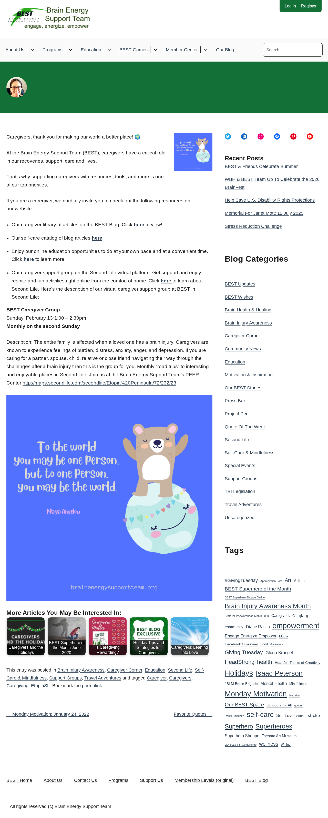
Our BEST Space (244, 704)
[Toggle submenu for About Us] (32, 49)
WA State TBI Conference (241, 744)
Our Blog (225, 49)
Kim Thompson (112, 92)
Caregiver (157, 678)
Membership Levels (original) (204, 780)
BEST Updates (240, 284)
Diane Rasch (258, 626)
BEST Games (133, 49)
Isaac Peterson (279, 673)
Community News (243, 348)
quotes (298, 705)
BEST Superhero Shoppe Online (245, 597)
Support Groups (65, 678)
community (234, 627)
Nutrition (294, 695)
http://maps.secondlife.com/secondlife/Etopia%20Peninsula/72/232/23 (99, 383)
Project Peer (237, 413)
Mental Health (273, 683)
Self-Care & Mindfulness (249, 452)
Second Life (180, 670)
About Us (14, 49)
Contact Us (85, 780)
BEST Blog (256, 780)
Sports (300, 716)
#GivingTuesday (241, 580)
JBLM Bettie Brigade (241, 684)
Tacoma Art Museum (279, 736)
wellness (268, 744)
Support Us (151, 780)
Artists (299, 581)
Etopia (283, 636)
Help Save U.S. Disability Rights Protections (270, 200)
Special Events (240, 465)
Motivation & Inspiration (249, 374)
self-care (260, 714)
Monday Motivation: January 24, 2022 (47, 714)
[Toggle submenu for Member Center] (205, 49)
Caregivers (180, 678)
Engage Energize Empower (250, 635)
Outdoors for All (279, 705)
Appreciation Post (271, 581)
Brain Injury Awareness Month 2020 (247, 615)
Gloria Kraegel (279, 652)
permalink (92, 685)
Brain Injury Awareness (81, 670)
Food (264, 644)
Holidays (239, 673)
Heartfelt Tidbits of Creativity (297, 663)
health (264, 662)
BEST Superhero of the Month (258, 589)
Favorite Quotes (193, 714)
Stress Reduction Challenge (253, 226)
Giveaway (276, 644)
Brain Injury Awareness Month (268, 606)
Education (91, 49)
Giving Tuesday (244, 652)
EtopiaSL (40, 685)
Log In (290, 6)
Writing (286, 744)
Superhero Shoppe (242, 735)
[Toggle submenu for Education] (109, 49)
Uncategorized (239, 517)
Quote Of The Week (245, 426)
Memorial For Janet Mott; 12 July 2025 (264, 213)
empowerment (295, 626)
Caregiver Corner (124, 670)
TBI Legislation (240, 491)
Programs (53, 49)
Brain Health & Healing (248, 309)
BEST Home (19, 780)
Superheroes (273, 726)
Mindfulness (298, 684)
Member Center (182, 49)
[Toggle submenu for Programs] (70, 49)
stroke (314, 715)
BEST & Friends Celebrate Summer (261, 166)
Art (288, 580)
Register (308, 6)
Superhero (239, 726)
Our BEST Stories (243, 387)
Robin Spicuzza (234, 715)
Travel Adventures (102, 678)
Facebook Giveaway (241, 644)
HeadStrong (239, 662)
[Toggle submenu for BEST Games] (155, 49)
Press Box (235, 400)
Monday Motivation (256, 693)
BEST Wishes (239, 297)
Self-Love (285, 715)
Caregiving (17, 685)
